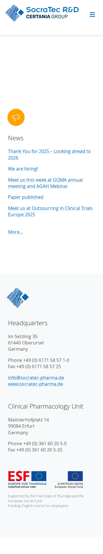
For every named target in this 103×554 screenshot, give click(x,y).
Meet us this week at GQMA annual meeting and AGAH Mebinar (45, 183)
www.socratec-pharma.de (35, 384)
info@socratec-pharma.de (36, 377)
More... (15, 232)
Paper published (25, 197)
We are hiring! (23, 168)
